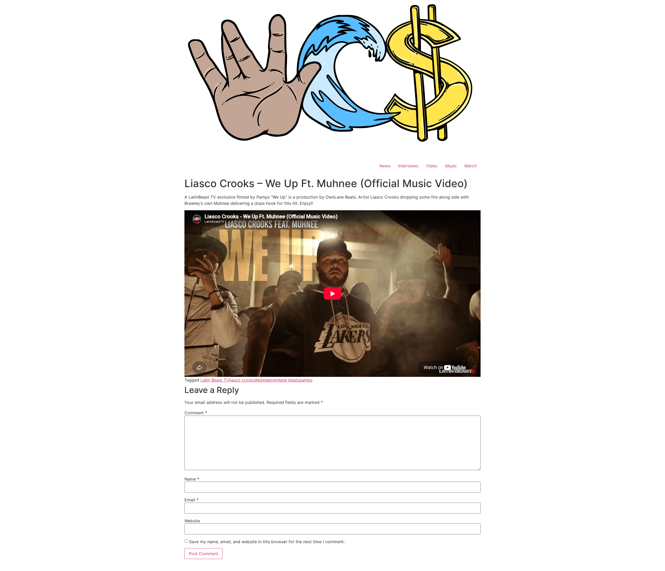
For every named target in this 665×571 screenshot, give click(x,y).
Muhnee (263, 380)
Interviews (408, 165)
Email (191, 500)
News (385, 165)
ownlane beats (285, 380)
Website (192, 521)
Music (451, 165)
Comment (195, 413)
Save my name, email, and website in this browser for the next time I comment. (267, 542)
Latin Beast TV (215, 380)
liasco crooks (242, 380)
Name (191, 479)
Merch (470, 165)
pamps (305, 380)
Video (431, 165)
